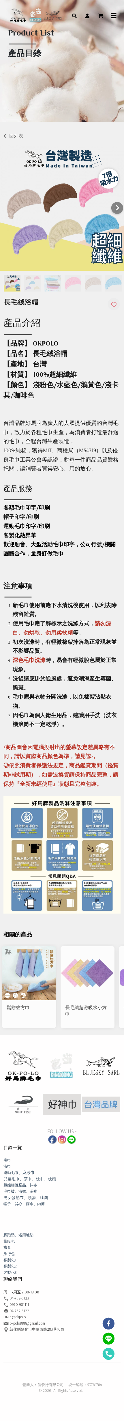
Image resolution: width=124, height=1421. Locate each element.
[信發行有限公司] (35, 15)
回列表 (16, 136)
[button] (74, 15)
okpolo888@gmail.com (27, 1323)
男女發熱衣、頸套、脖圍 (25, 1197)
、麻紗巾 (19, 1172)
